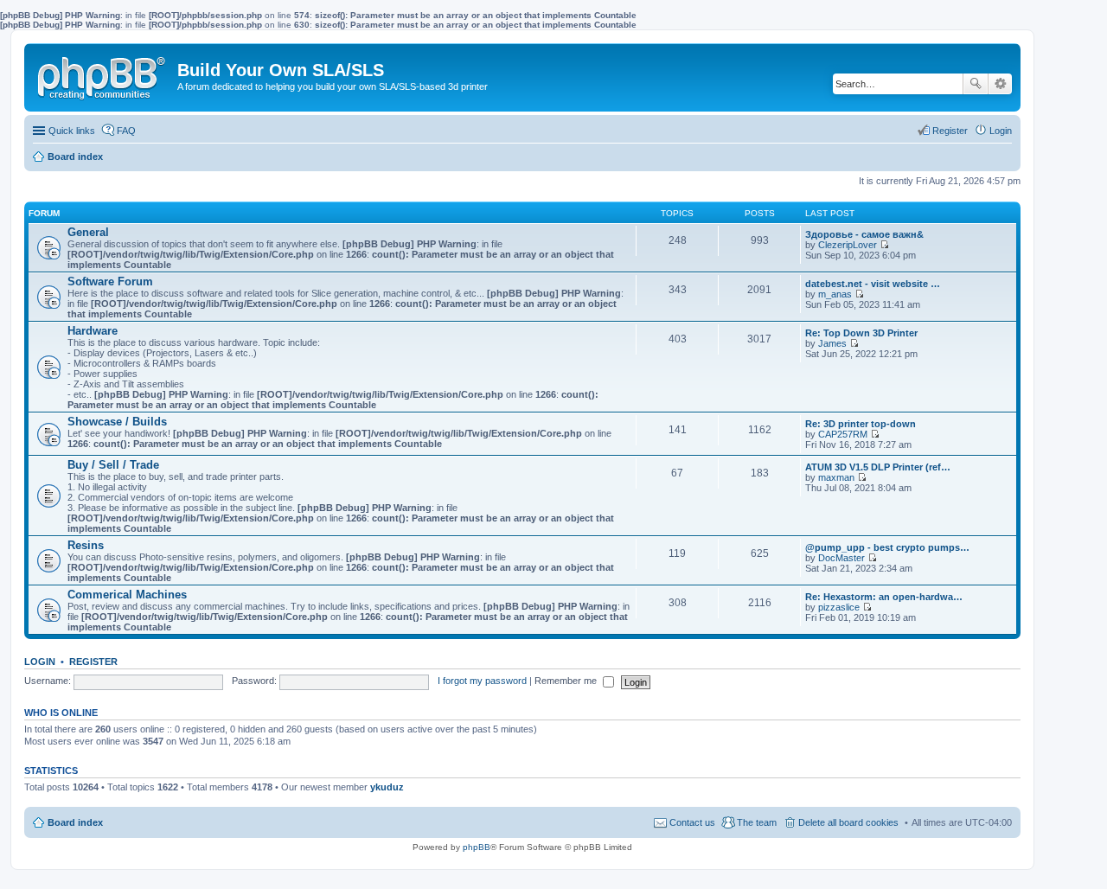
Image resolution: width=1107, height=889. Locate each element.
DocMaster (841, 558)
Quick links (71, 130)
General (88, 232)
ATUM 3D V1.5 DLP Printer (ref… (877, 467)
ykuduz (387, 787)
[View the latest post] (884, 245)
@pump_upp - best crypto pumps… (887, 547)
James (832, 343)
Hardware (92, 330)
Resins (85, 545)
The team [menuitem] (757, 822)
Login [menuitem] (1000, 130)
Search (976, 84)
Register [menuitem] (950, 130)
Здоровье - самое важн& (864, 234)
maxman (836, 477)
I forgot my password (482, 680)
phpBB (476, 847)
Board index (75, 822)
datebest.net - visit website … (872, 283)
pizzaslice (839, 607)
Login (39, 661)
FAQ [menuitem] (126, 130)
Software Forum (110, 281)
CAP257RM (842, 434)
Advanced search (1000, 84)
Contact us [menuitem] (692, 822)
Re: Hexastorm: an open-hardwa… (884, 597)
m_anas (835, 294)
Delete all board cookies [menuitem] (848, 822)
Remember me (566, 680)
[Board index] (103, 74)
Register (93, 661)
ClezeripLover (847, 245)
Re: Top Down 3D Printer (861, 333)
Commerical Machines (127, 594)
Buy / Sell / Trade (113, 464)
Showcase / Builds (117, 421)
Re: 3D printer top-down (860, 424)
